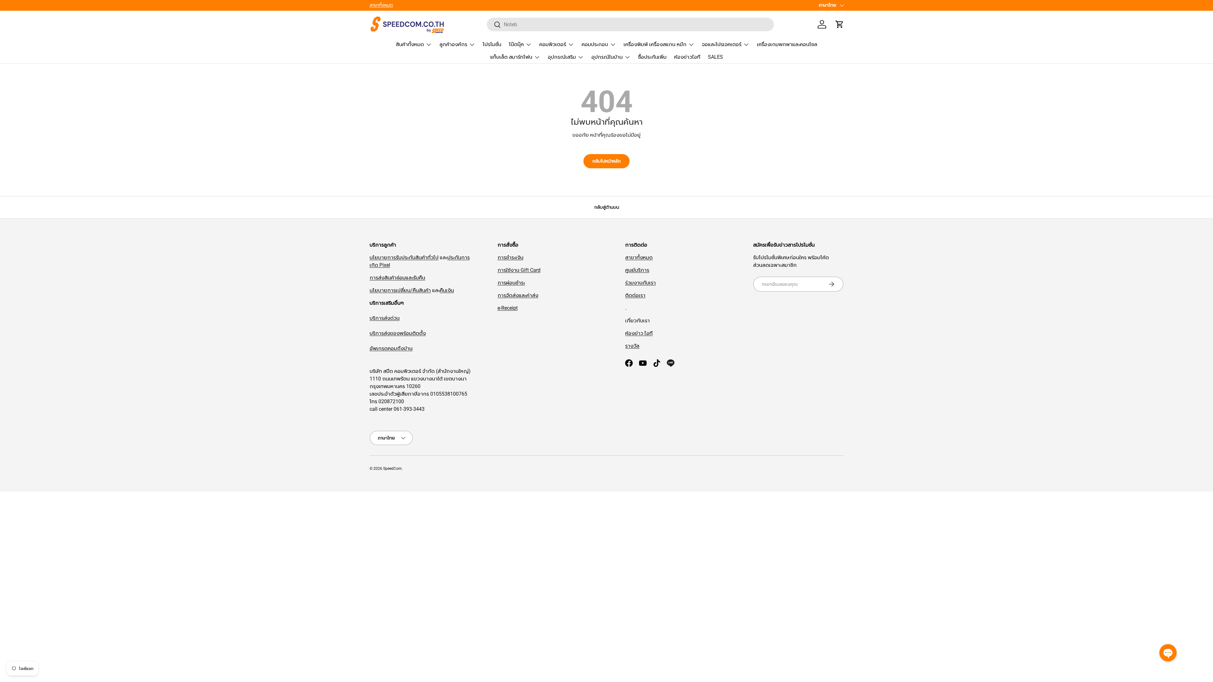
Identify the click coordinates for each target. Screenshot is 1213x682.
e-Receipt (508, 308)
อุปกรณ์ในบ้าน (607, 57)
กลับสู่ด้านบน (606, 207)
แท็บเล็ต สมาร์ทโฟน (511, 57)
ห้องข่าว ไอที (639, 333)
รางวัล (632, 346)
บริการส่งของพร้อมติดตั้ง (398, 333)
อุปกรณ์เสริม (562, 57)
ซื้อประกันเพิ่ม (652, 57)
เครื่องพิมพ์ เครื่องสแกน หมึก (655, 44)
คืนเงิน (447, 290)
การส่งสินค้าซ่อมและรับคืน (397, 278)
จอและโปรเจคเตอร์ (721, 44)
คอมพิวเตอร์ (552, 44)
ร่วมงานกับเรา (640, 283)
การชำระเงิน (510, 257)
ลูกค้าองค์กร (453, 44)
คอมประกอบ (595, 44)
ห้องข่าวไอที (687, 57)
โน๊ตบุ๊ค (516, 44)
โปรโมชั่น (492, 44)
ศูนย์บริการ (637, 270)
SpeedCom (392, 468)
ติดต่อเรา (635, 295)
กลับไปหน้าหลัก (606, 161)
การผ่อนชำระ (511, 283)
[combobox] (630, 24)
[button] (840, 24)
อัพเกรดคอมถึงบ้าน (391, 348)
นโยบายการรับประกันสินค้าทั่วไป (404, 257)
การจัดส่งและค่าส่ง (518, 295)
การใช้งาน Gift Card (519, 270)
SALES (715, 57)
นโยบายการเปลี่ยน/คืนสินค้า (400, 290)
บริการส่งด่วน (385, 318)
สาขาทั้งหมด (381, 5)
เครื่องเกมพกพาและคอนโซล (787, 44)
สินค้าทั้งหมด (410, 44)
